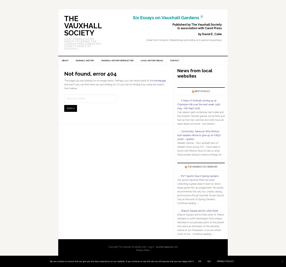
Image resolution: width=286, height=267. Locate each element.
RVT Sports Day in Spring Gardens (200, 176)
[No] (282, 261)
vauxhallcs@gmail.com (167, 247)
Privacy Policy (143, 250)
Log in (151, 247)
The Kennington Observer (202, 167)
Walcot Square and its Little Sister (199, 210)
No (209, 261)
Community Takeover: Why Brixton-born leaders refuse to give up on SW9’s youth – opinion (199, 135)
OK (199, 261)
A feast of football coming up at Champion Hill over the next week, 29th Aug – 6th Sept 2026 (198, 104)
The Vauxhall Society (83, 25)
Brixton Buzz (202, 91)
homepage (160, 80)
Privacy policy (225, 261)
